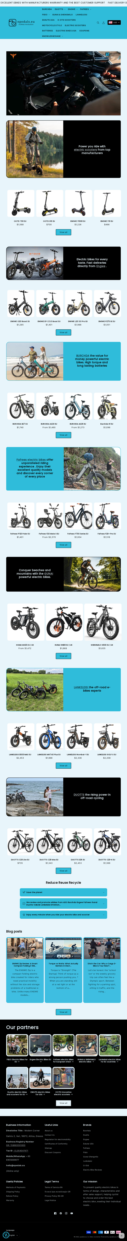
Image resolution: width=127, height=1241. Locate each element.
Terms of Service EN (54, 1187)
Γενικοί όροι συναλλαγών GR (57, 1192)
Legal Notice (50, 1200)
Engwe (86, 1139)
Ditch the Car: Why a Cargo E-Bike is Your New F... (102, 965)
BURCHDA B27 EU (20, 424)
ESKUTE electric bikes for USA (40, 1093)
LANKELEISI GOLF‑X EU (106, 754)
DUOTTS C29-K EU (107, 860)
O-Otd (86, 1165)
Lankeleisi (87, 1161)
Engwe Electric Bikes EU (40, 1059)
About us (49, 1131)
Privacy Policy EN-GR (54, 1196)
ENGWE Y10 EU (107, 221)
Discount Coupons (53, 1152)
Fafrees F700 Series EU (77, 534)
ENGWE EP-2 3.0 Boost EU (49, 321)
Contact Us (50, 1135)
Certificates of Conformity (56, 1144)
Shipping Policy (13, 1192)
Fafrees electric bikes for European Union (63, 1060)
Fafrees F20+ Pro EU (107, 534)
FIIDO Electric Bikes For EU (17, 1060)
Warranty (10, 1200)
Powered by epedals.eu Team (111, 1237)
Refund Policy (12, 1196)
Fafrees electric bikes (31, 459)
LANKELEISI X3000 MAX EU (20, 754)
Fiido (85, 1152)
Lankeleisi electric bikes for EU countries (110, 1060)
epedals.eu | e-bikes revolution (90, 1237)
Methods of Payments (15, 1187)
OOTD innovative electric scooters (62, 1093)
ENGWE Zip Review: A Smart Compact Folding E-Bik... (24, 965)
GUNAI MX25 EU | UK (25, 645)
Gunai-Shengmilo (90, 1157)
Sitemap (48, 1148)
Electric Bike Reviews (92, 1170)
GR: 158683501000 (15, 1145)
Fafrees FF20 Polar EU (20, 534)
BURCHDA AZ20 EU (49, 424)
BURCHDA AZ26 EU (78, 424)
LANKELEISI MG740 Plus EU (49, 754)
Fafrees (86, 1148)
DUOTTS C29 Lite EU (20, 860)
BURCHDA (82, 355)
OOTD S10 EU (49, 221)
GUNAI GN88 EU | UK (63, 645)
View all (63, 232)
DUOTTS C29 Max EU (49, 860)
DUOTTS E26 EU (78, 860)
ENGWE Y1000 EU (77, 221)
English (12, 1235)
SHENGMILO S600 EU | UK (102, 645)
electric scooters (85, 149)
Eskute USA (88, 1144)
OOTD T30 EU (20, 221)
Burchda (87, 1131)
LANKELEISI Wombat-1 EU (78, 754)
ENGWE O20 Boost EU (20, 321)
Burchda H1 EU (106, 424)
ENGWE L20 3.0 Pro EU (78, 321)
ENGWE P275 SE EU (107, 321)
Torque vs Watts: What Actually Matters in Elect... (63, 965)
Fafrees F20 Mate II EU (49, 534)
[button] (60, 9)
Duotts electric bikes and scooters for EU (17, 1093)
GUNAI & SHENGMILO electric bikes (87, 1060)
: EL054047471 (20, 1150)
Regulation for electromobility (58, 1139)
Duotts (86, 1135)
